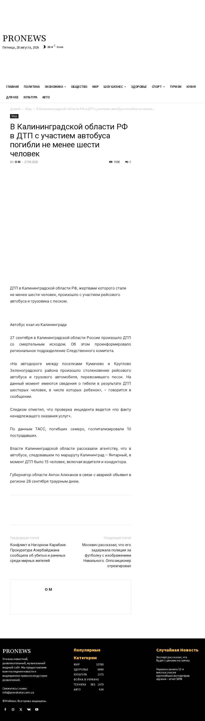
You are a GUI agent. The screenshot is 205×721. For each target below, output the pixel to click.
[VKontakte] (29, 709)
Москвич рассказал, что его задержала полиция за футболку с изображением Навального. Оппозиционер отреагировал (106, 555)
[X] (27, 173)
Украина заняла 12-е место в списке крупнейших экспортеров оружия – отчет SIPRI (173, 674)
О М (17, 162)
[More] (61, 173)
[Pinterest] (38, 173)
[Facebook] (15, 173)
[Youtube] (37, 709)
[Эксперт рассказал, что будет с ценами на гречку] (197, 659)
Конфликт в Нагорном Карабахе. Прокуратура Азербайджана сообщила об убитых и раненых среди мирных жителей (38, 553)
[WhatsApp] (49, 173)
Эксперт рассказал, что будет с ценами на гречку (173, 658)
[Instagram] (13, 709)
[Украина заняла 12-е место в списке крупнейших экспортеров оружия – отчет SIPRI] (197, 671)
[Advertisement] (138, 40)
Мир (28, 109)
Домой (15, 109)
